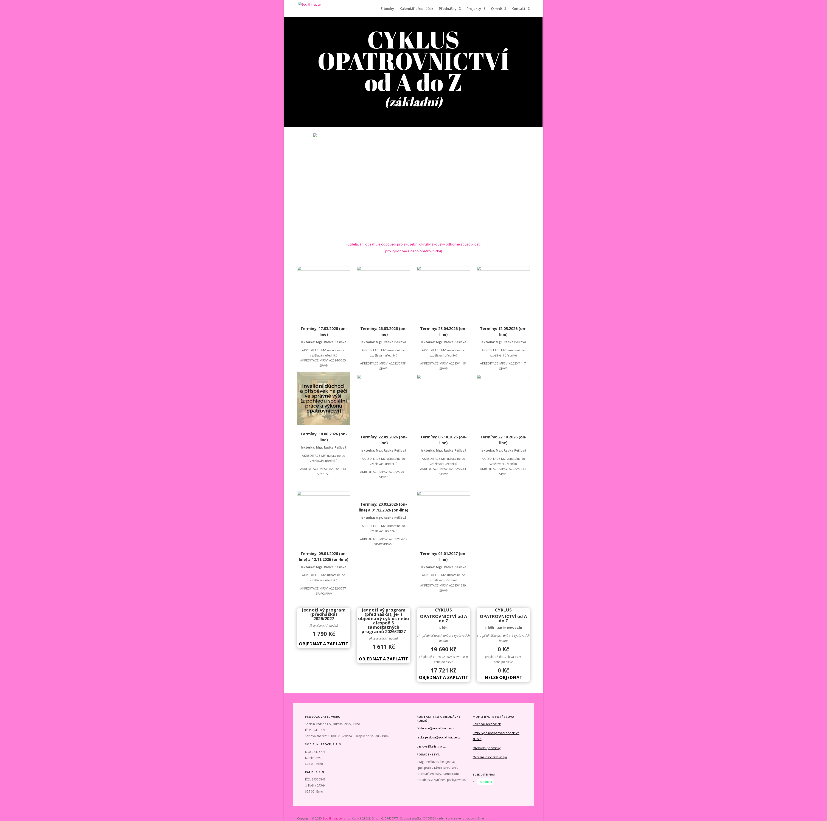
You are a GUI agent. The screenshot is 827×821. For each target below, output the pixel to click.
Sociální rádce (332, 818)
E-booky (387, 9)
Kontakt (518, 9)
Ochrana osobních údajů (490, 757)
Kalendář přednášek (416, 9)
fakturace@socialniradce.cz (435, 728)
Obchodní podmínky (487, 748)
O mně (496, 9)
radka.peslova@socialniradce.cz (438, 737)
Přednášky (448, 9)
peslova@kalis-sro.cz (431, 746)
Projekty (473, 9)
